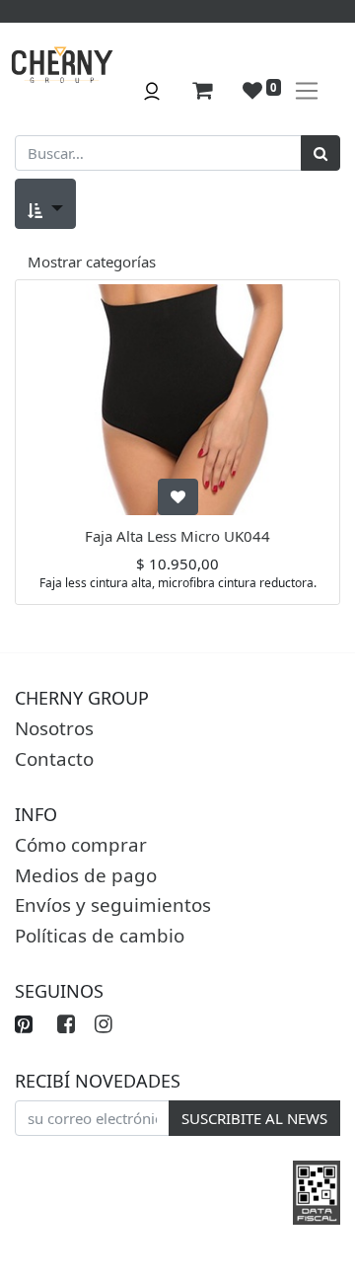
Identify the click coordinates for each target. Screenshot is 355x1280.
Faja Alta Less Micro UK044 (177, 536)
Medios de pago (86, 875)
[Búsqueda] (320, 153)
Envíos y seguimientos (113, 904)
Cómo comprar (81, 844)
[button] (45, 204)
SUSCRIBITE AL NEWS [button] (254, 1118)
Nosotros (54, 727)
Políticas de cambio (99, 935)
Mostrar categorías (92, 261)
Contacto (54, 758)
